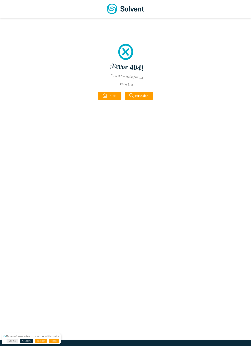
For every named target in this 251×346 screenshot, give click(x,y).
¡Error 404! (127, 67)
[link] (125, 9)
